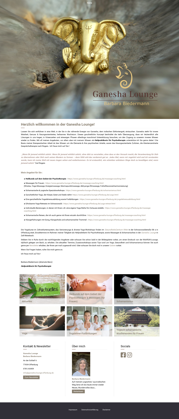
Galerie (112, 245)
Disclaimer (106, 410)
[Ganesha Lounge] (89, 59)
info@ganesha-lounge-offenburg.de (38, 373)
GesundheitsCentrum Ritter (116, 230)
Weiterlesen (78, 391)
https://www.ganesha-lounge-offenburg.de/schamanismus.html (93, 190)
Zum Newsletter (31, 377)
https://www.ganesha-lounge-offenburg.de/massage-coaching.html (97, 179)
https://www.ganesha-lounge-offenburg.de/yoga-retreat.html (89, 203)
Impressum (73, 410)
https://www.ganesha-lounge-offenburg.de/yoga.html (95, 195)
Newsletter (33, 245)
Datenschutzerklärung (89, 410)
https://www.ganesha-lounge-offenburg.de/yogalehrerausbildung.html (110, 199)
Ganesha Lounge (80, 124)
